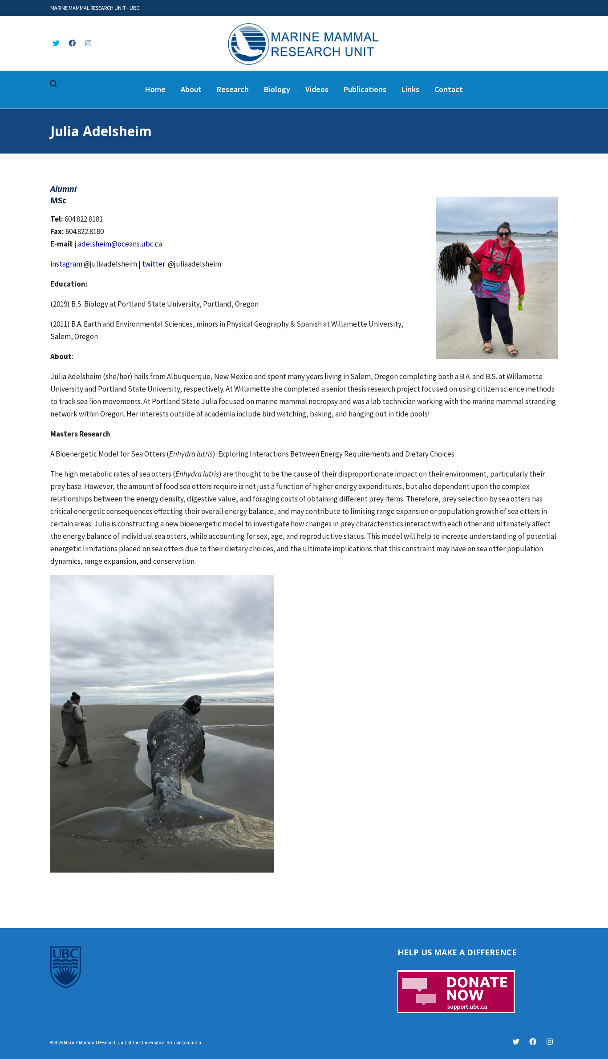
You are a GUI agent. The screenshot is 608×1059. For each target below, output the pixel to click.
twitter (153, 264)
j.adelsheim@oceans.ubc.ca (118, 244)
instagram (66, 264)
